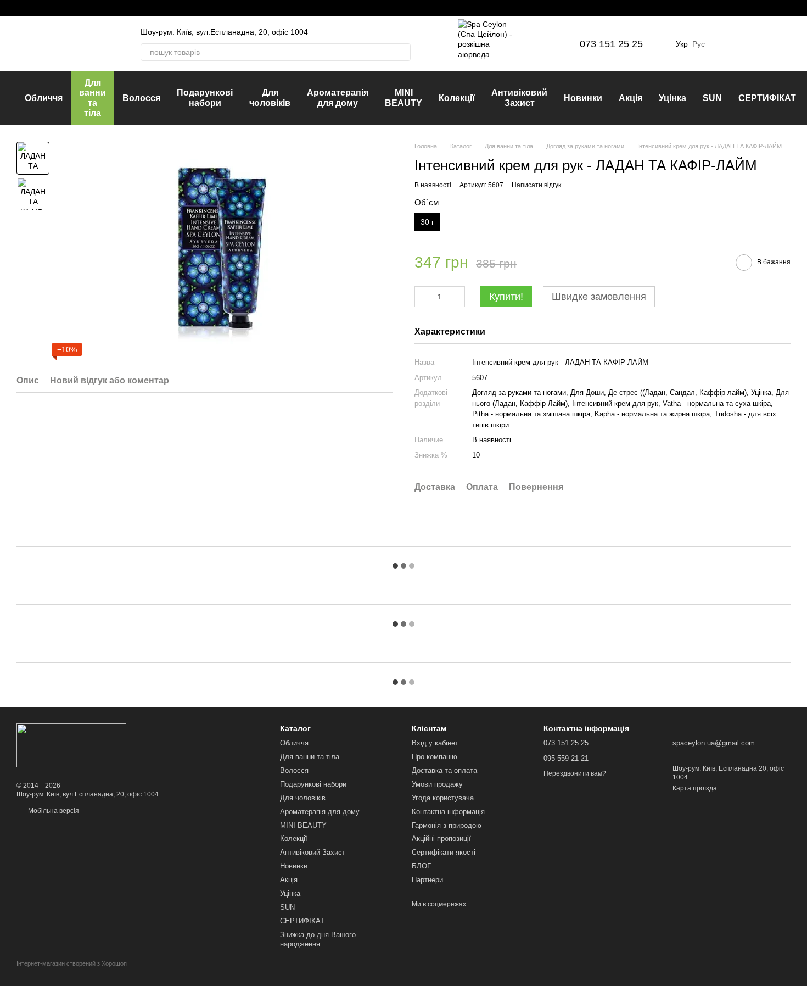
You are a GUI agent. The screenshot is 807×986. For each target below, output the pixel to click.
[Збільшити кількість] (456, 297)
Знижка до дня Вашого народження (318, 939)
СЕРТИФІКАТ (767, 98)
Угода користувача (443, 798)
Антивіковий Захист (519, 97)
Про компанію (434, 757)
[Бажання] (724, 44)
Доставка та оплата (444, 770)
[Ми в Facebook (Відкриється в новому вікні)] (20, 8)
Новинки (583, 98)
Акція (630, 98)
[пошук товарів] (402, 52)
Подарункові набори (205, 97)
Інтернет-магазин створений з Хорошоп (71, 963)
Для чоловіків (269, 97)
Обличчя (44, 98)
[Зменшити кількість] (422, 297)
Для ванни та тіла (92, 98)
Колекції (457, 98)
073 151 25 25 (611, 44)
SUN (712, 98)
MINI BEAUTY (403, 97)
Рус (698, 44)
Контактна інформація (448, 811)
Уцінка (672, 98)
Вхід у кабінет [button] (435, 743)
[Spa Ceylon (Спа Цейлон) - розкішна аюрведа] (71, 745)
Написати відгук (536, 185)
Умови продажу (437, 784)
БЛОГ (421, 866)
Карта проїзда (694, 788)
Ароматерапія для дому (337, 97)
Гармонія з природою (446, 825)
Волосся (141, 98)
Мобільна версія (52, 811)
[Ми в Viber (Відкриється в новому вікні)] (60, 8)
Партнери (427, 880)
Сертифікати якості (443, 852)
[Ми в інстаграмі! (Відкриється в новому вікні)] (34, 8)
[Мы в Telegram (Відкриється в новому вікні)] (47, 8)
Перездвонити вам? (574, 773)
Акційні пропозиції (441, 838)
